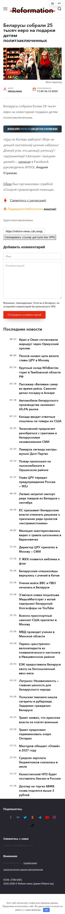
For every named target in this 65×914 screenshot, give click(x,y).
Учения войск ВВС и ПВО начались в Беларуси (37, 585)
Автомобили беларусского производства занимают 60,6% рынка (38, 405)
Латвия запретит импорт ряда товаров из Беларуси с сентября (39, 498)
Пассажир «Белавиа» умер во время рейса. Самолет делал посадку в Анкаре (38, 389)
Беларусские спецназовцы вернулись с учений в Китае (39, 573)
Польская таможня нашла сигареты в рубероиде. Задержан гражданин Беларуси (38, 703)
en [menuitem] (59, 3)
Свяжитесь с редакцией (28, 200)
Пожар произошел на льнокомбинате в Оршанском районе (35, 466)
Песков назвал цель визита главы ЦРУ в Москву (39, 358)
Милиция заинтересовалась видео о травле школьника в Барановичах (40, 535)
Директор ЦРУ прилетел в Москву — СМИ (38, 549)
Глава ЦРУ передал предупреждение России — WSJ (37, 482)
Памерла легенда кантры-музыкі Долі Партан (38, 451)
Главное (13, 72)
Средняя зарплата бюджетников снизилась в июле (38, 762)
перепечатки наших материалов (23, 869)
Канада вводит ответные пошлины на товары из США (40, 419)
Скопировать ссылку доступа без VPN (30, 237)
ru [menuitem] (52, 3)
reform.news (15, 91)
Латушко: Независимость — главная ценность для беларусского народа (39, 685)
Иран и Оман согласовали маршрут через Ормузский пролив (39, 344)
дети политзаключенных (19, 220)
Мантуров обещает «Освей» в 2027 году (39, 748)
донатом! (50, 209)
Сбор (7, 184)
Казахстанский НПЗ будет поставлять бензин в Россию (40, 776)
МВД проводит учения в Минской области (36, 634)
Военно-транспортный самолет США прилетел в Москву (38, 620)
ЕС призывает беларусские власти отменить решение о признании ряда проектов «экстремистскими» (39, 517)
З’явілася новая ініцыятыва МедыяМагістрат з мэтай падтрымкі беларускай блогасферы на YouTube (39, 601)
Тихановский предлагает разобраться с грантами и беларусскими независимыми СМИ (38, 435)
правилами (30, 862)
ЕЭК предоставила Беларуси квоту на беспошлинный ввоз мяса (40, 669)
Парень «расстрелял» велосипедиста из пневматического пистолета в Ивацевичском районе (39, 650)
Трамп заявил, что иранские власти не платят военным (39, 720)
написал (24, 162)
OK (46, 910)
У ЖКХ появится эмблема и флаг (39, 561)
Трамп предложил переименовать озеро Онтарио (35, 734)
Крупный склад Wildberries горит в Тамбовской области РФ (40, 372)
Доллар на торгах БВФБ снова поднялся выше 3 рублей (36, 791)
